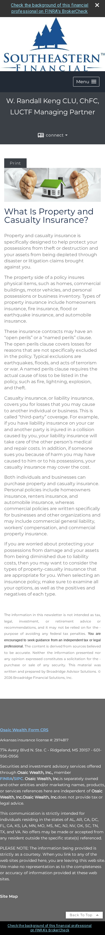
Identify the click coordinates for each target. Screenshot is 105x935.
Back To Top (82, 915)
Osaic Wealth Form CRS (24, 729)
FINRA (6, 778)
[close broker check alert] (97, 5)
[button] (86, 82)
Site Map (9, 896)
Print (15, 163)
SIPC (18, 778)
